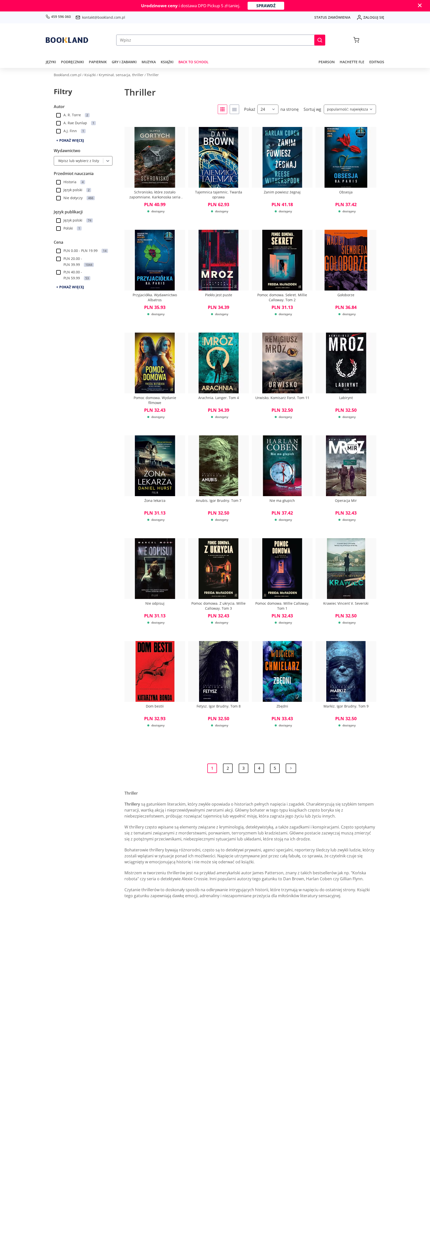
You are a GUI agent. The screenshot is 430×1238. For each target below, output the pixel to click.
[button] (319, 40)
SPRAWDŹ (265, 5)
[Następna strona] (291, 768)
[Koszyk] (356, 40)
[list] (234, 109)
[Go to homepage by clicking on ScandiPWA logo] (67, 40)
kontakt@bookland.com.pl (103, 17)
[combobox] (56, 161)
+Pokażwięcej (70, 140)
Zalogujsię (373, 17)
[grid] (222, 109)
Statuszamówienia (332, 17)
